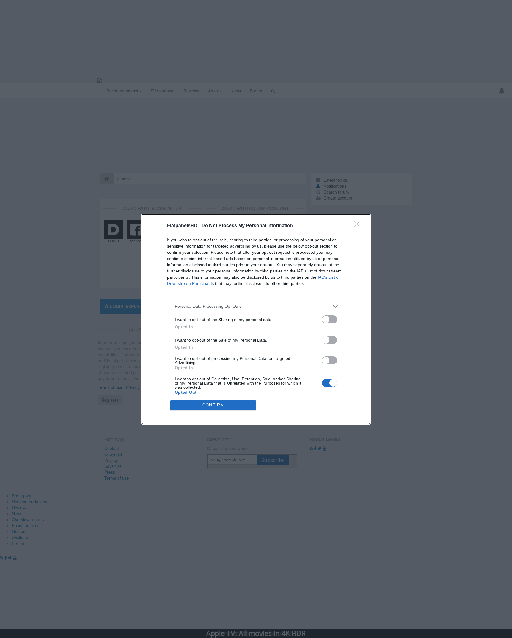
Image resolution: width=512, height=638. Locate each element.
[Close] (358, 226)
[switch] (329, 319)
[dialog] (256, 319)
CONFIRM (213, 405)
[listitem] (256, 306)
